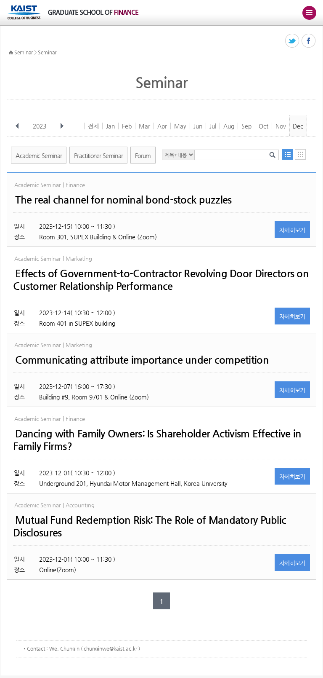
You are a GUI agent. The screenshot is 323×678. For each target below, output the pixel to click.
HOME (11, 52)
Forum (143, 155)
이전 (17, 126)
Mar (144, 126)
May (180, 126)
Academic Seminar (39, 155)
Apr (162, 126)
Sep (246, 126)
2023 (39, 126)
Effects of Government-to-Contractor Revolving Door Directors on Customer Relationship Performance (161, 280)
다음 (61, 126)
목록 (287, 154)
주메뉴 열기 (309, 12)
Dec (298, 126)
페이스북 (309, 41)
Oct (263, 126)
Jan (110, 126)
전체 (93, 126)
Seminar (23, 52)
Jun (197, 126)
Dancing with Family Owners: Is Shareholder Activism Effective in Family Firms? (157, 440)
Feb (127, 126)
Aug (228, 126)
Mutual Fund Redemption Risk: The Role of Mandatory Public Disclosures (149, 526)
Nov (280, 126)
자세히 (292, 230)
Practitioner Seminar (98, 155)
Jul (212, 126)
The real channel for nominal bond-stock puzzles (123, 200)
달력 (300, 154)
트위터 (292, 41)
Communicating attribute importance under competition (142, 360)
